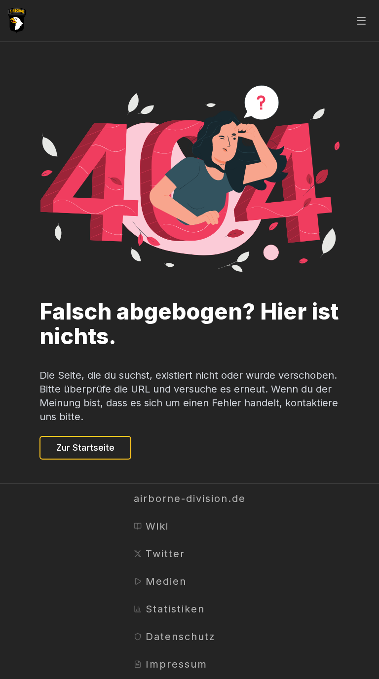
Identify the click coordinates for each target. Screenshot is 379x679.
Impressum (176, 664)
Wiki (157, 526)
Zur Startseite (85, 447)
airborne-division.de (190, 498)
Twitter (165, 554)
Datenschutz (180, 637)
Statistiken (175, 609)
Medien (166, 581)
